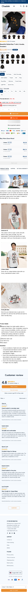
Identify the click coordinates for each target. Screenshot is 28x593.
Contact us (9, 539)
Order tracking (10, 542)
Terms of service (11, 557)
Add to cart (14, 590)
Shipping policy (10, 560)
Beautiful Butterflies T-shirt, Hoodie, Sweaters (11, 419)
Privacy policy (10, 554)
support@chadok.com (12, 530)
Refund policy (10, 565)
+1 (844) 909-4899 (11, 528)
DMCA (8, 548)
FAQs (8, 545)
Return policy (10, 562)
